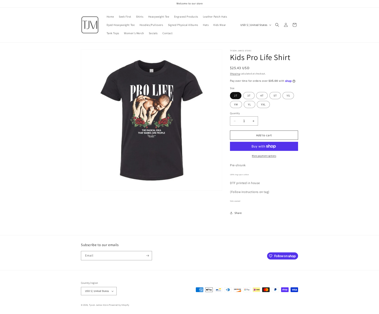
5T (275, 95)
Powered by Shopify (119, 305)
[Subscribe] (147, 255)
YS (288, 95)
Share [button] (238, 213)
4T (262, 95)
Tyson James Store (99, 305)
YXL (263, 104)
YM (236, 104)
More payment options (264, 155)
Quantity (235, 113)
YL (249, 104)
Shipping (235, 73)
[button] (277, 25)
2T (235, 95)
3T (248, 95)
